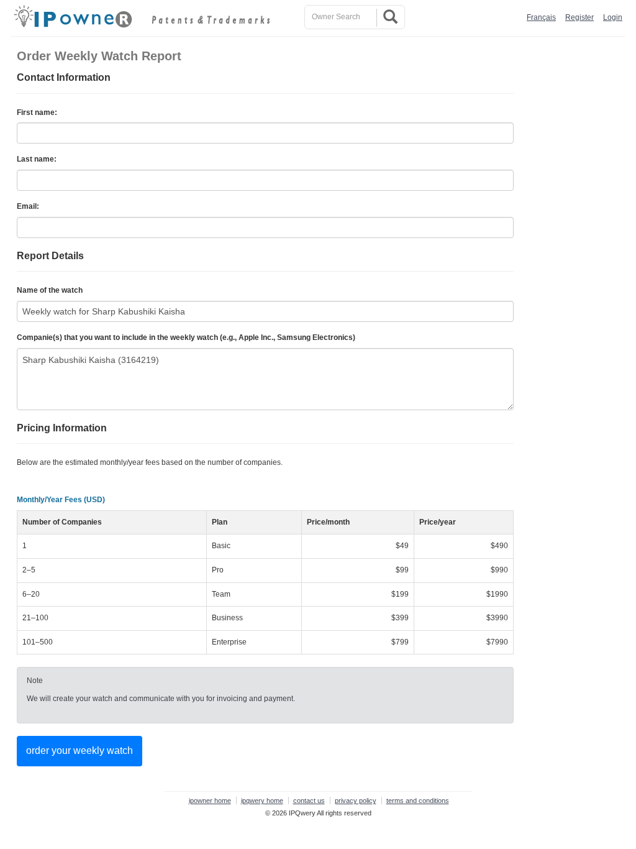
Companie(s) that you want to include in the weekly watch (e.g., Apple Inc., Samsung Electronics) (186, 337)
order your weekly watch (79, 750)
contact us (309, 800)
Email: (28, 206)
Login (612, 17)
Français (541, 17)
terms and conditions (417, 800)
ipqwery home (262, 800)
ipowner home (210, 800)
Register (579, 17)
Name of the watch (50, 290)
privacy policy (355, 800)
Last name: (37, 159)
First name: (37, 112)
